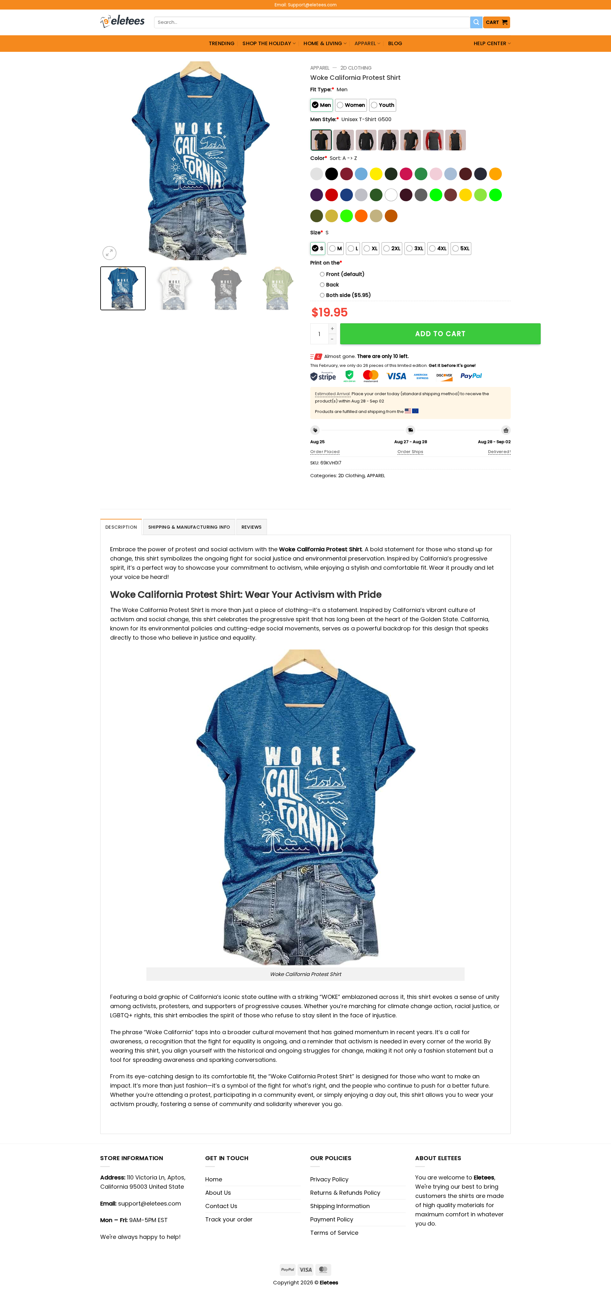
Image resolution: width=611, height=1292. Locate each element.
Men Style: (324, 119)
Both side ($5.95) (348, 295)
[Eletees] (122, 22)
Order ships (410, 452)
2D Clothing (356, 68)
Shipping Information (340, 1206)
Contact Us (221, 1206)
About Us (218, 1193)
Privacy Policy (329, 1179)
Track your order (229, 1219)
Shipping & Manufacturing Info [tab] (189, 527)
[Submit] (476, 23)
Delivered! (499, 452)
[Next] (288, 161)
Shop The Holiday (266, 43)
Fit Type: (322, 89)
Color (318, 158)
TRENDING (222, 43)
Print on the (326, 262)
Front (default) (345, 274)
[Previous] (112, 161)
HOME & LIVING (323, 43)
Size (316, 232)
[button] (496, 22)
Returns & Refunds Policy (345, 1193)
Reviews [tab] (252, 527)
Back (332, 284)
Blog (395, 43)
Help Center (490, 43)
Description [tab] (121, 527)
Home (213, 1179)
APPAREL (365, 43)
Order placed (325, 452)
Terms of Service (334, 1233)
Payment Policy (331, 1219)
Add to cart (440, 333)
